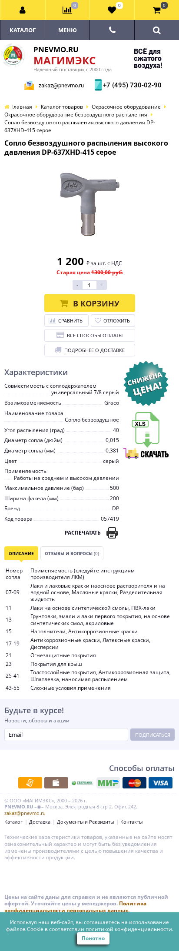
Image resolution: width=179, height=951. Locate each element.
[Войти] (23, 10)
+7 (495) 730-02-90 (131, 85)
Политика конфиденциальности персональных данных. (75, 907)
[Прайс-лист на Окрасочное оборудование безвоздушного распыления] (146, 415)
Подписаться (152, 735)
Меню (67, 30)
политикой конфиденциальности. (129, 929)
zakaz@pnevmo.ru (61, 85)
